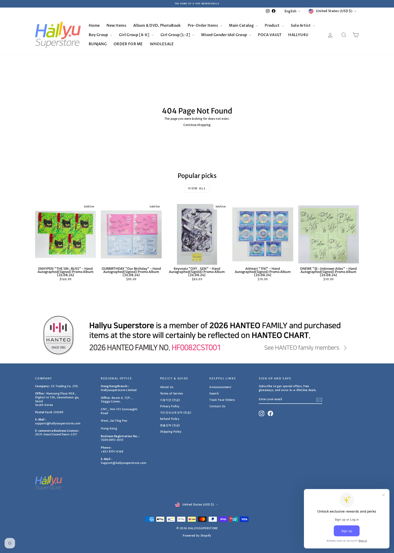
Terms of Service (171, 393)
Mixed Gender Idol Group (224, 34)
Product (272, 25)
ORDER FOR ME (128, 44)
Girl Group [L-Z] (176, 34)
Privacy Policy (169, 406)
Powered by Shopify (197, 535)
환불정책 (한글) (170, 425)
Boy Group (99, 34)
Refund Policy (169, 419)
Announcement (220, 387)
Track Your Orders (222, 400)
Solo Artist (301, 25)
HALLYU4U (298, 34)
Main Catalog (241, 25)
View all (197, 188)
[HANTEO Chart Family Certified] (197, 335)
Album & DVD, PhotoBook (157, 25)
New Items (116, 25)
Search (214, 393)
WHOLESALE (162, 44)
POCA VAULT (269, 34)
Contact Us (217, 406)
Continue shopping (196, 125)
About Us (166, 387)
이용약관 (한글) (170, 400)
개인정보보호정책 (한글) (175, 412)
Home (94, 25)
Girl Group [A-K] (134, 34)
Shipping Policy (171, 432)
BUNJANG (98, 44)
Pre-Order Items (203, 25)
